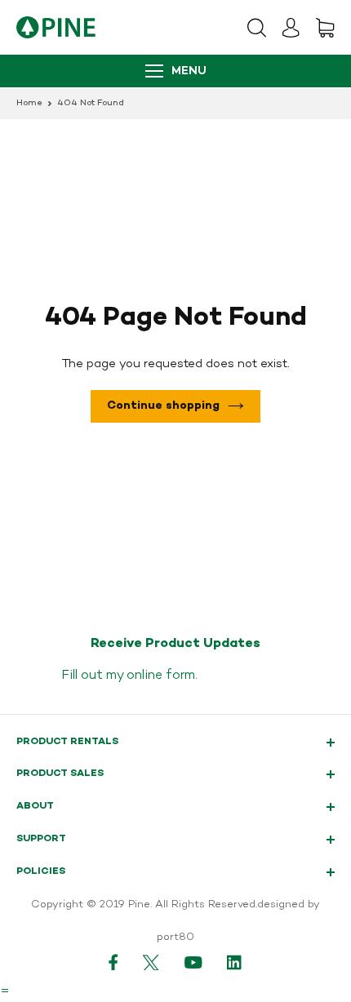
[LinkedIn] (235, 962)
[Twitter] (151, 962)
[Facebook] (113, 962)
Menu (189, 71)
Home (29, 103)
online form (161, 676)
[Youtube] (193, 962)
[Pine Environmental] (56, 27)
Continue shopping (163, 406)
